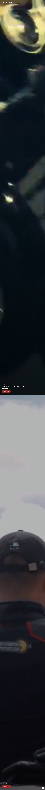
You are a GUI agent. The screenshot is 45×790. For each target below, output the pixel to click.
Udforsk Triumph (6, 391)
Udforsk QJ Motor (6, 786)
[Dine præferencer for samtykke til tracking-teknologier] (43, 788)
